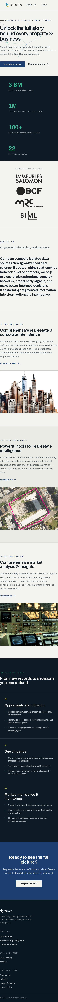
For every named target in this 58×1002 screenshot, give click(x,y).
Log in (44, 5)
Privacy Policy (6, 987)
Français (31, 5)
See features (6, 480)
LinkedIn (3, 979)
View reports (6, 596)
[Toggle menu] (53, 4)
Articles (3, 962)
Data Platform (6, 937)
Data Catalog (6, 958)
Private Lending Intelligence (12, 941)
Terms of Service (7, 983)
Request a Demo (12, 64)
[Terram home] (13, 4)
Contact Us (5, 975)
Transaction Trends (8, 945)
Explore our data (36, 64)
